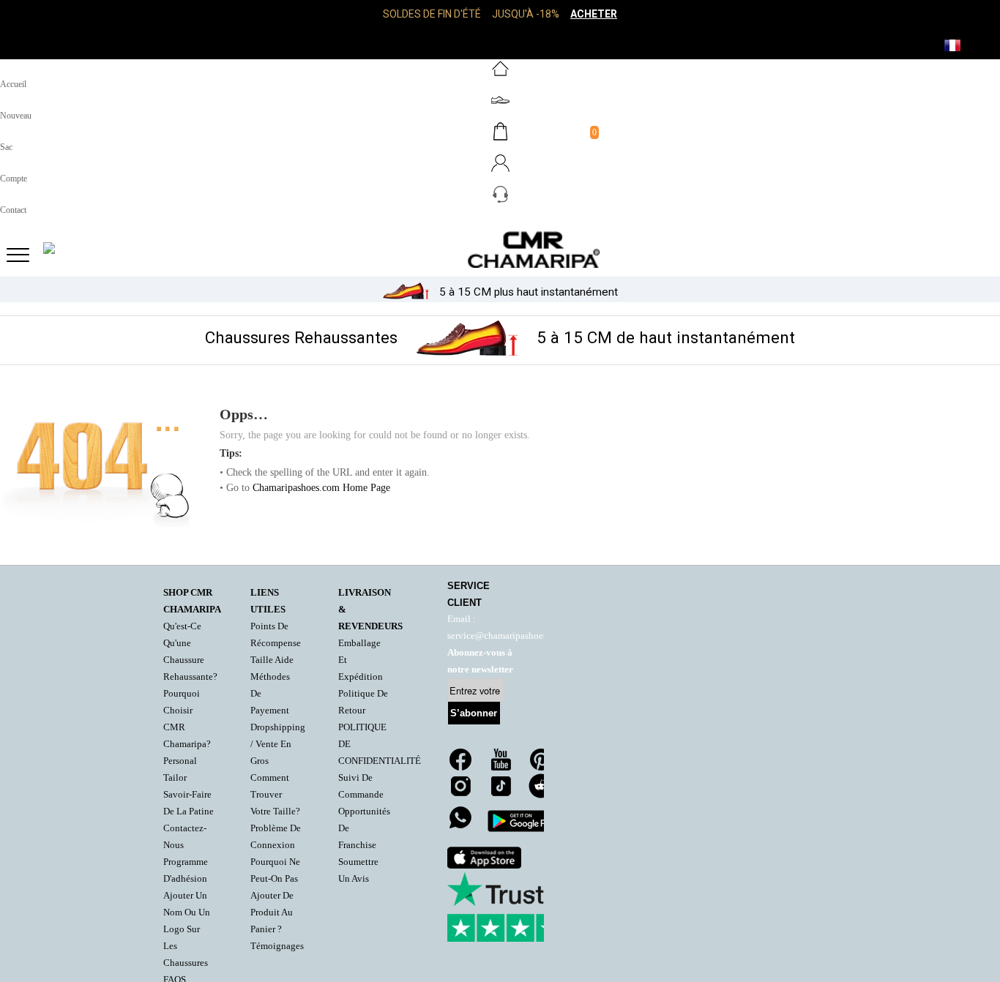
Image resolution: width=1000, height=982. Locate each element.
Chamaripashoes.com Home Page (321, 487)
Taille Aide (272, 660)
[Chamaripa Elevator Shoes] (500, 249)
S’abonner (473, 713)
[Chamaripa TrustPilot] (520, 907)
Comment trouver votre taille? (275, 795)
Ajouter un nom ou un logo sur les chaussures (186, 929)
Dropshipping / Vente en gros (277, 744)
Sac (6, 147)
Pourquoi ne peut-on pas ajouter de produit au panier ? (275, 895)
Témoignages (277, 946)
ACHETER (593, 14)
